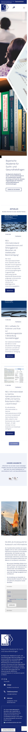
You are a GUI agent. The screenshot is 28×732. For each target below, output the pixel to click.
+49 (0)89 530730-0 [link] (12, 694)
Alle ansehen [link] (14, 443)
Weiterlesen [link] (10, 290)
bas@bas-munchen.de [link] (13, 687)
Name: (9, 591)
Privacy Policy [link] (19, 599)
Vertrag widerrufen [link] (8, 729)
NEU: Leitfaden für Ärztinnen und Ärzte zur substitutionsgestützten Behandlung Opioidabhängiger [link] (13, 332)
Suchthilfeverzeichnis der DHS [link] (13, 722)
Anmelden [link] (12, 604)
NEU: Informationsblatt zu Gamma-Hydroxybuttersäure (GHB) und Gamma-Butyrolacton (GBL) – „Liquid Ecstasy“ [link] (14, 397)
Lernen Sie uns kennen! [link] (14, 189)
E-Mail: (9, 595)
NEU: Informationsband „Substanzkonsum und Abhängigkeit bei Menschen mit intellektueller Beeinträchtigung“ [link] (13, 247)
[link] (4, 7)
